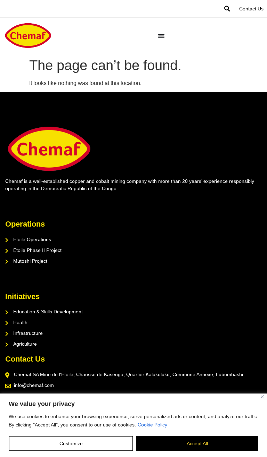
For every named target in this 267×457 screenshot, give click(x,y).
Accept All (197, 443)
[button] (227, 8)
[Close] (262, 396)
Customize (71, 443)
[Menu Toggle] (161, 35)
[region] (133, 425)
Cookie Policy (152, 425)
